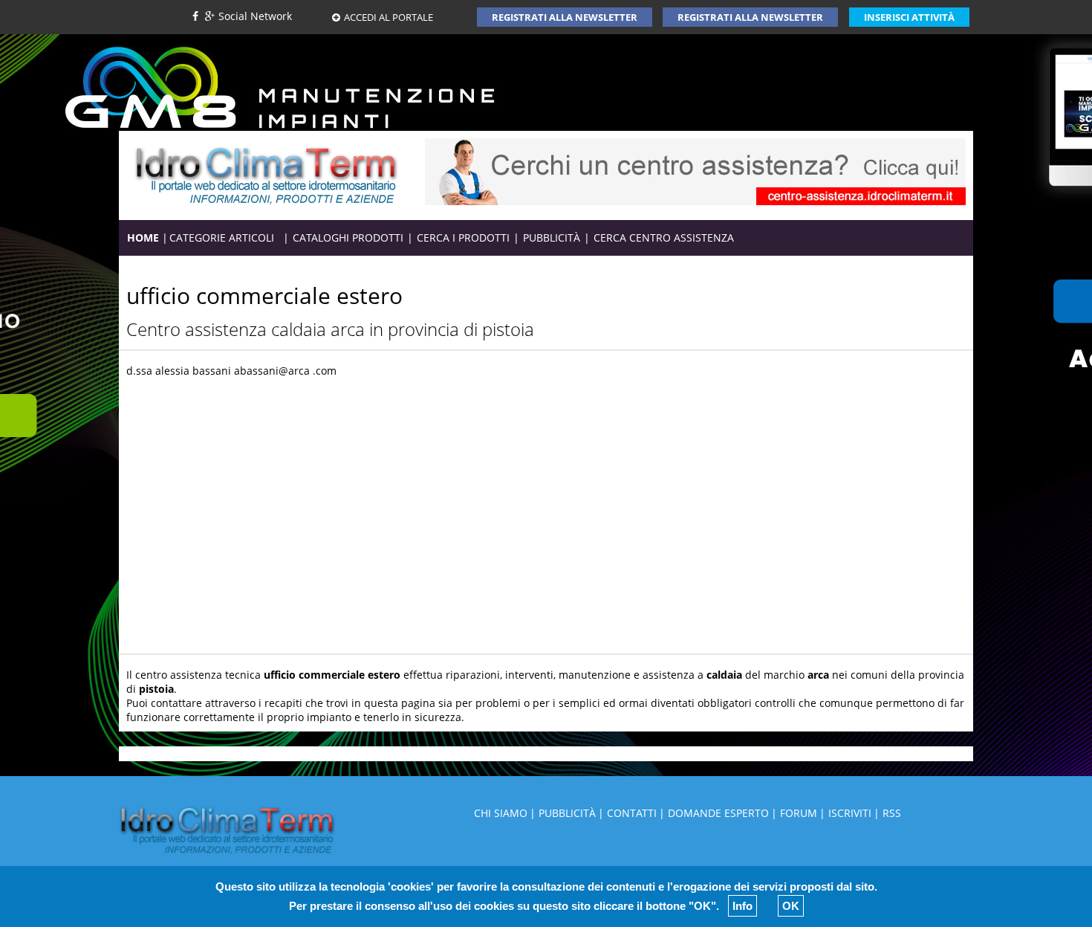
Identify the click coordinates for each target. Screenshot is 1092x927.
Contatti (632, 813)
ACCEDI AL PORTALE (388, 17)
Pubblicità (551, 237)
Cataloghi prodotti (348, 237)
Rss (892, 813)
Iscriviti (849, 813)
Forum (798, 813)
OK (790, 905)
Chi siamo (500, 813)
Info (742, 905)
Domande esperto (718, 813)
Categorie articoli (225, 237)
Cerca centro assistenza (664, 237)
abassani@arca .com (285, 371)
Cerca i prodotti (463, 237)
